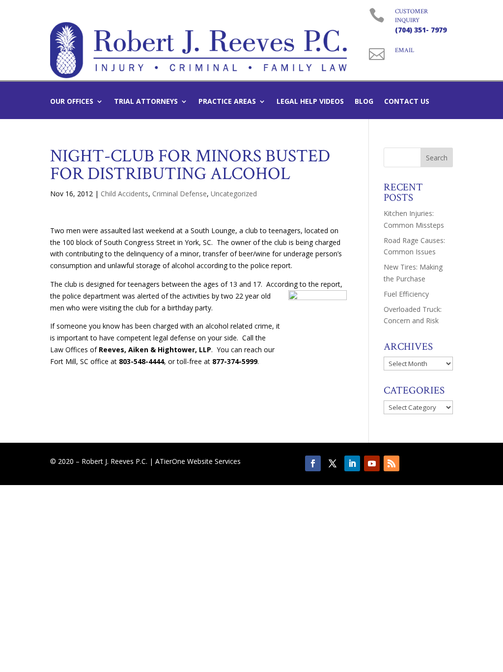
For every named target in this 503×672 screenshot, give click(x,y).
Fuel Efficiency (406, 294)
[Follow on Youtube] (372, 463)
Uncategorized (234, 193)
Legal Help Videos (310, 102)
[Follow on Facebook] (313, 463)
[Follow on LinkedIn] (352, 463)
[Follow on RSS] (391, 463)
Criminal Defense (179, 193)
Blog (364, 102)
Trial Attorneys (146, 102)
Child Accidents (124, 193)
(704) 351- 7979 (421, 29)
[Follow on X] (332, 463)
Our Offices (71, 102)
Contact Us (406, 102)
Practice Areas (227, 102)
